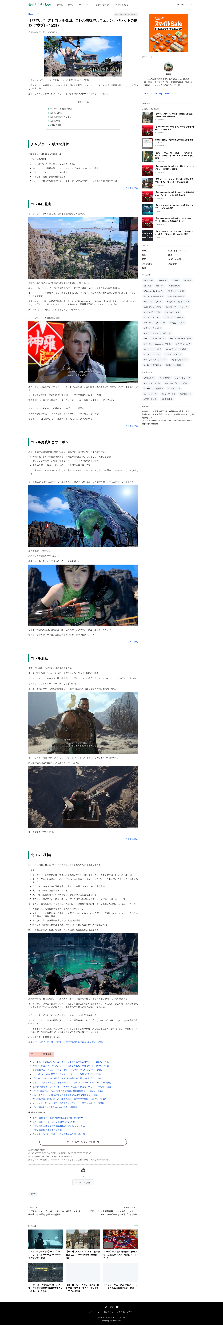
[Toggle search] (192, 4)
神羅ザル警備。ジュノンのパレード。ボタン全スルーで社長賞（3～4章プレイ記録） (72, 1065)
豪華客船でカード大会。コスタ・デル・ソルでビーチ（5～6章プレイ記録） (68, 1070)
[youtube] (178, 4)
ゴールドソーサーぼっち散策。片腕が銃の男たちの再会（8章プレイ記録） (69, 1041)
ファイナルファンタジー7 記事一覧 (83, 1141)
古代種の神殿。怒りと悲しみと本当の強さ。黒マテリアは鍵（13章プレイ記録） (70, 1098)
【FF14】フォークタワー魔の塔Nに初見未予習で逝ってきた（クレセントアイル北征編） (82, 1287)
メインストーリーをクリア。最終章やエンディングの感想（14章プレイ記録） (69, 1103)
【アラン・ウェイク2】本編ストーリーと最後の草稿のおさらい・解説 (120, 1286)
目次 (79, 101)
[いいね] (83, 1170)
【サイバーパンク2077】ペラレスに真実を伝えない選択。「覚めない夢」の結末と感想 (174, 232)
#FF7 (33, 1194)
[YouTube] (111, 1307)
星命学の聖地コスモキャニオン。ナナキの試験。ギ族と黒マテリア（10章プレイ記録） (73, 1086)
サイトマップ (94, 1312)
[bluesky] (182, 4)
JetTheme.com (116, 1320)
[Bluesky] (117, 1307)
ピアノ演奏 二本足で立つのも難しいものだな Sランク (57, 1125)
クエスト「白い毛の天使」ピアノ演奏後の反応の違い (57, 1134)
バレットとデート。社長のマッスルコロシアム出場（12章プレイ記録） (66, 1094)
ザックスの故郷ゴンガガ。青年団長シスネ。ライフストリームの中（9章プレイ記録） (72, 1082)
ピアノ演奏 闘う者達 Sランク (46, 1129)
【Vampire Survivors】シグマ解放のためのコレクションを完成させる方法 (174, 167)
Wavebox (169, 93)
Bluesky (158, 93)
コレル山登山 (56, 113)
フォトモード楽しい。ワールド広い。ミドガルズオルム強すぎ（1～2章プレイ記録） (72, 1061)
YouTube (148, 93)
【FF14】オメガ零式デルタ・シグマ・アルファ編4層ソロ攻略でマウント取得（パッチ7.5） (45, 1287)
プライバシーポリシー (125, 1312)
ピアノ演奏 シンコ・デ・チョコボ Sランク (52, 1121)
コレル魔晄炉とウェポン (60, 117)
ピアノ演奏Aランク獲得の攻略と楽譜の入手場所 (55, 1107)
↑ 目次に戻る (131, 187)
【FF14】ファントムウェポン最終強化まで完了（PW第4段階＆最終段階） (83, 1254)
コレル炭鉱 (55, 121)
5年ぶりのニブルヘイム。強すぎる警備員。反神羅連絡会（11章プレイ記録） (68, 1090)
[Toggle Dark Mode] (188, 4)
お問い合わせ (107, 1312)
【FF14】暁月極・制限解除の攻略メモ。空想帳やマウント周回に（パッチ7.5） (120, 1254)
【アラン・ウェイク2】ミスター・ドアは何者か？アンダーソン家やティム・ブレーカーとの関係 (174, 155)
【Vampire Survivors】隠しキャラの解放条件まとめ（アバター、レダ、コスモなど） (174, 193)
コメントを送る (84, 1182)
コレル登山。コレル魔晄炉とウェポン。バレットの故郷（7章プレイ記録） (67, 1074)
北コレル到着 (56, 124)
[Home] (106, 1307)
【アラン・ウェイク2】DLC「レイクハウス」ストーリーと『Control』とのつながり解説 (45, 1254)
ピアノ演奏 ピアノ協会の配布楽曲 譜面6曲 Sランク (56, 1117)
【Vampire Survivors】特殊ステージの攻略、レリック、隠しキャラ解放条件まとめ (174, 219)
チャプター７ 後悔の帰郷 (61, 109)
